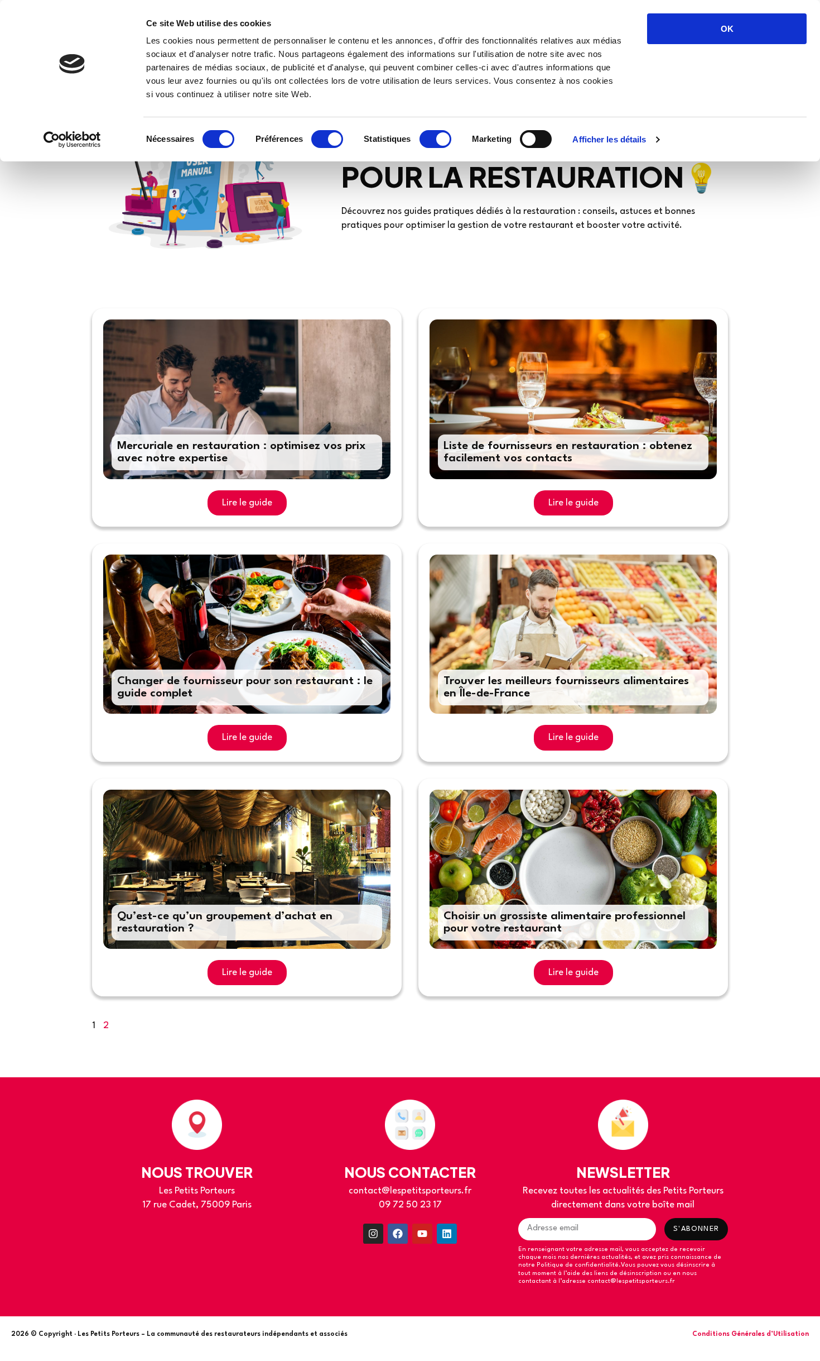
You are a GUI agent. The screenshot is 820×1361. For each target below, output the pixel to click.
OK (727, 29)
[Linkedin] (447, 1234)
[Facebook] (398, 1234)
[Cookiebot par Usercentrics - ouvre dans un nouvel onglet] (72, 139)
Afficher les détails (609, 139)
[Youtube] (422, 1234)
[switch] (327, 139)
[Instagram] (373, 1234)
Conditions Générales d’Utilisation (750, 1334)
